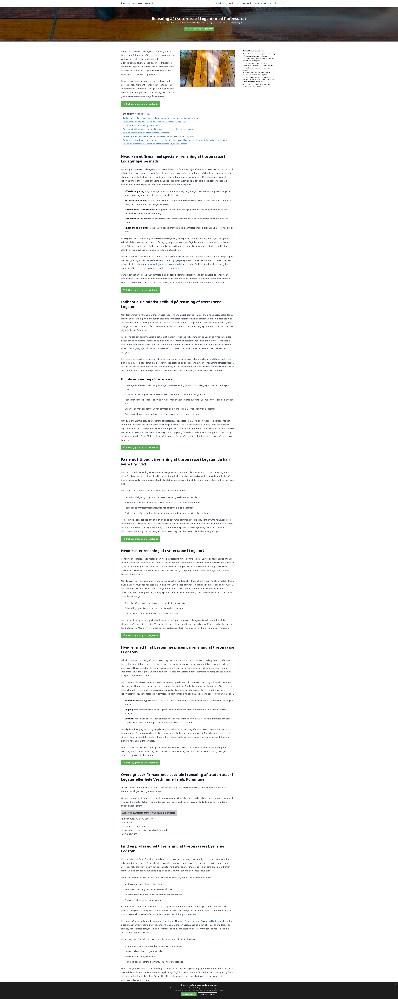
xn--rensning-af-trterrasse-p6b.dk (163, 264)
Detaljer (220, 990)
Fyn (237, 3)
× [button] (395, 984)
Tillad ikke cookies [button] (207, 994)
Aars (165, 921)
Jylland (229, 3)
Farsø (171, 921)
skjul (148, 114)
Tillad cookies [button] (188, 994)
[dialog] (199, 990)
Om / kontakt (260, 3)
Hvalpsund (216, 921)
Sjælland (247, 3)
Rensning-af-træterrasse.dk (137, 3)
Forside (219, 3)
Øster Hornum (192, 921)
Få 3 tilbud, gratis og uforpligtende (199, 28)
